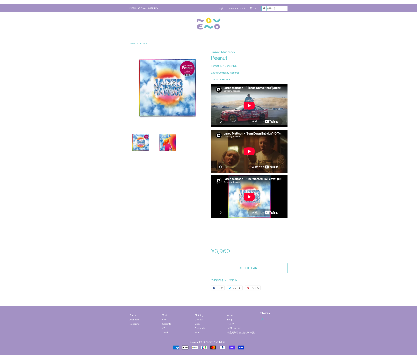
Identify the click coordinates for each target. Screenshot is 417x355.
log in (221, 8)
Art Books (134, 319)
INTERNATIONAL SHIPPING (143, 8)
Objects (198, 319)
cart (256, 8)
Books (132, 315)
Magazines (134, 323)
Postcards (200, 328)
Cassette (166, 323)
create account (237, 8)
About (230, 315)
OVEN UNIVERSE (218, 341)
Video (198, 323)
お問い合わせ (234, 328)
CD (163, 328)
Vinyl (164, 319)
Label (165, 332)
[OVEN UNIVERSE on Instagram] (261, 320)
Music (165, 315)
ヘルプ (230, 323)
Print (197, 332)
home (132, 43)
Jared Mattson (223, 52)
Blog (229, 319)
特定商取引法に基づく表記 (241, 332)
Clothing (199, 315)
